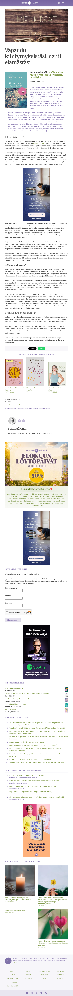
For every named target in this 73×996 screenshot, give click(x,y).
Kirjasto (21, 405)
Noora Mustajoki (9, 913)
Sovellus (28, 978)
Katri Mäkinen (12, 400)
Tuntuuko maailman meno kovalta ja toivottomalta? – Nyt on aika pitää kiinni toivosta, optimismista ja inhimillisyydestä (52, 901)
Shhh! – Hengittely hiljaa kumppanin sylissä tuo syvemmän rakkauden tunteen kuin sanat (53, 943)
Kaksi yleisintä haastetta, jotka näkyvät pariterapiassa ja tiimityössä (34, 781)
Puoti (44, 978)
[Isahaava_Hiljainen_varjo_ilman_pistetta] (36, 652)
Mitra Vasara (41, 947)
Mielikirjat (37, 408)
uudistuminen (45, 408)
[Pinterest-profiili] (23, 420)
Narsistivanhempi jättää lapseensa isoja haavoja (26, 742)
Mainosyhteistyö (9, 902)
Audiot (12, 971)
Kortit (28, 975)
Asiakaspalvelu (44, 971)
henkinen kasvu (29, 408)
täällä (15, 962)
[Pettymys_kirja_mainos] (36, 830)
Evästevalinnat (12, 986)
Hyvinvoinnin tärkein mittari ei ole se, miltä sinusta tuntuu (30, 759)
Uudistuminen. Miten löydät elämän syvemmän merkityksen (47, 74)
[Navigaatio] (66, 3)
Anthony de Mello (18, 408)
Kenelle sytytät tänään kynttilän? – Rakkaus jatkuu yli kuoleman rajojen (18, 899)
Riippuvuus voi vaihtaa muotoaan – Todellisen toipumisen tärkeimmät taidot (37, 797)
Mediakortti (60, 975)
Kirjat (13, 975)
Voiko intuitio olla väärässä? (15, 911)
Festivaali (60, 971)
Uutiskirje (44, 975)
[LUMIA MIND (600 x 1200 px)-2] (36, 194)
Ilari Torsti (41, 906)
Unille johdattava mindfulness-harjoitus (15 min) (26, 775)
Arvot (28, 971)
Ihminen (16, 405)
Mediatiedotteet (13, 978)
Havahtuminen (38, 143)
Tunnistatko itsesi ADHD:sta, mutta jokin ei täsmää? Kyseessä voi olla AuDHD (37, 728)
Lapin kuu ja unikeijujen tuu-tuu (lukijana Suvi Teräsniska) (30, 792)
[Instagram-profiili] (19, 420)
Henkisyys (10, 405)
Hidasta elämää (29, 3)
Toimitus (60, 978)
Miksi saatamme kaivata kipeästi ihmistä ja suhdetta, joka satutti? (33, 745)
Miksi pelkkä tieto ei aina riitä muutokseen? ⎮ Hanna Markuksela (33, 786)
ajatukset (9, 408)
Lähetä (42, 348)
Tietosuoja (13, 982)
